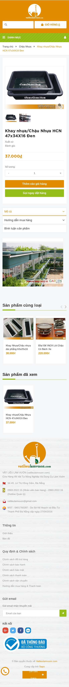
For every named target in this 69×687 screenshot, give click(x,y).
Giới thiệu (8, 533)
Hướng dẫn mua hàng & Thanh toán (22, 586)
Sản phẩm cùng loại (22, 305)
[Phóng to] (59, 105)
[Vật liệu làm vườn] (34, 454)
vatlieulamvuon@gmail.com (22, 501)
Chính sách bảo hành (14, 564)
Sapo (42, 666)
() (52, 24)
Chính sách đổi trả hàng (15, 559)
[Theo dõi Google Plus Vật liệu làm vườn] (5, 630)
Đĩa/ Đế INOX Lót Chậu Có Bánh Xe (51, 347)
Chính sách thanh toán (15, 575)
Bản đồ (6, 538)
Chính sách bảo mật (13, 570)
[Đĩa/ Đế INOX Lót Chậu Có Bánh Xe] (51, 328)
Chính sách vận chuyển (15, 580)
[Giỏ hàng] (42, 24)
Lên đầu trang (33, 674)
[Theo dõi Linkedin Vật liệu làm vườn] (28, 630)
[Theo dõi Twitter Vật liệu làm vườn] (13, 630)
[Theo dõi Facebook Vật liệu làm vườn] (20, 630)
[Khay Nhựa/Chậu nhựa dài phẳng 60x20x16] (18, 328)
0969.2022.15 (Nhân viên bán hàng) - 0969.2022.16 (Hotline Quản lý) (35, 492)
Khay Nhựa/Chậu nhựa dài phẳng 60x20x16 (18, 347)
